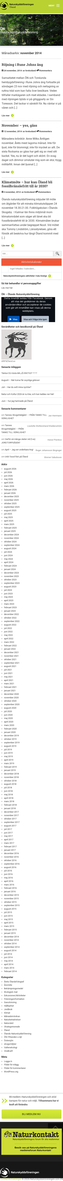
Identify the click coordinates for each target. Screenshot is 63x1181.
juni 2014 (8, 957)
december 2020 (11, 694)
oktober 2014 (10, 943)
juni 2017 (8, 832)
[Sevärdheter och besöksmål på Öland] (16, 344)
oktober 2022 (10, 617)
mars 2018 (9, 801)
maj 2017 (8, 836)
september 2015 (11, 905)
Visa (15, 319)
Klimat (7, 1013)
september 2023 (11, 583)
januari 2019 (10, 770)
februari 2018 (10, 805)
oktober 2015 (10, 902)
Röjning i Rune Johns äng (22, 64)
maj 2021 (8, 676)
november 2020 (11, 697)
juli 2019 (8, 749)
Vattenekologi (10, 1047)
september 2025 (11, 507)
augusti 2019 (10, 746)
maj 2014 (8, 961)
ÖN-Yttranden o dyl (13, 1037)
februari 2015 (10, 929)
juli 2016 (8, 870)
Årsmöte (8, 985)
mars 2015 (9, 926)
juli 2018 (8, 787)
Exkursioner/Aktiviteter (15, 995)
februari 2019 (10, 767)
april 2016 (8, 881)
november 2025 (11, 500)
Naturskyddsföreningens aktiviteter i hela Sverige (25, 276)
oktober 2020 (10, 701)
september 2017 (11, 822)
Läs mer (6, 115)
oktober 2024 (10, 541)
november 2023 (11, 576)
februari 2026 (10, 489)
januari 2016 (10, 891)
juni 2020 (8, 715)
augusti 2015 (10, 909)
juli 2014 (8, 954)
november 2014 (11, 940)
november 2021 (11, 656)
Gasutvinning (10, 1002)
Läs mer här (7, 288)
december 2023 (11, 573)
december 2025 (11, 496)
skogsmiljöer (10, 1044)
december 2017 (11, 812)
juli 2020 (8, 711)
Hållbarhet (9, 1006)
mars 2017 (9, 843)
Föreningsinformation (14, 999)
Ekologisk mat (10, 992)
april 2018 (8, 798)
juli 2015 (8, 912)
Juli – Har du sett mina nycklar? (16, 387)
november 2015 (11, 898)
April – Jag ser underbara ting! (19, 449)
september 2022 (11, 621)
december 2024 (11, 534)
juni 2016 (8, 874)
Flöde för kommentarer (15, 1068)
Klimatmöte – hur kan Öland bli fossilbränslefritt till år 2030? (27, 184)
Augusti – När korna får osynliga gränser (20, 380)
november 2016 (11, 857)
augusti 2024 (10, 548)
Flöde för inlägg (11, 1064)
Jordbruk (8, 1009)
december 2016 (11, 853)
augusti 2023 (10, 586)
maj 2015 (8, 919)
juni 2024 (8, 555)
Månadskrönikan (12, 1016)
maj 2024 (8, 559)
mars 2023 (9, 604)
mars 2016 (9, 884)
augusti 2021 (10, 666)
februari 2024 (10, 566)
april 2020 (8, 721)
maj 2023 (8, 597)
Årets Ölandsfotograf (14, 981)
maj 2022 (8, 635)
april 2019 (8, 760)
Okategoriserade (12, 1026)
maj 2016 (8, 877)
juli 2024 (8, 552)
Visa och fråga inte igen (35, 319)
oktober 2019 (10, 739)
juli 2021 (8, 669)
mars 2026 (9, 486)
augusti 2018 (10, 784)
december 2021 (11, 652)
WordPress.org (11, 1071)
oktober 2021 (10, 659)
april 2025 (8, 521)
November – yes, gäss (19, 125)
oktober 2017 (10, 818)
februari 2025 (10, 528)
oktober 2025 (10, 503)
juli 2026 (8, 472)
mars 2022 (9, 642)
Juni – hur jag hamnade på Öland (17, 401)
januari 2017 (10, 850)
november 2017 (11, 815)
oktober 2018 (10, 780)
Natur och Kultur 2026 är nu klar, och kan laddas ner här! (27, 394)
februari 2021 (10, 687)
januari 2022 (10, 649)
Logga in (8, 1061)
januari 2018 (10, 808)
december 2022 (11, 614)
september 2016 (11, 864)
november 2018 (11, 777)
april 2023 (8, 600)
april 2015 (8, 922)
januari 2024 (10, 569)
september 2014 (11, 947)
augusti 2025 (10, 510)
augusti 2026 (10, 469)
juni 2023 (8, 593)
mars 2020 (9, 725)
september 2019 (11, 742)
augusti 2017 (10, 825)
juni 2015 (8, 916)
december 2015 (11, 895)
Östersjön (8, 1040)
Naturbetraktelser (12, 1019)
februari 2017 (10, 846)
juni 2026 (8, 476)
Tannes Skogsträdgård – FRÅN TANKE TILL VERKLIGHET (13, 429)
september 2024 (11, 545)
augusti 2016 (10, 867)
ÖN (2, 28)
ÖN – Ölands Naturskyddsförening (20, 294)
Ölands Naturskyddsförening (17, 1033)
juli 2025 (8, 514)
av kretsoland (29, 70)
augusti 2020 (10, 708)
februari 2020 (10, 728)
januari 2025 (10, 531)
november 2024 (11, 538)
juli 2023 (8, 590)
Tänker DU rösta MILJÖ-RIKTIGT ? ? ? (19, 373)
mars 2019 (9, 763)
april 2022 (8, 638)
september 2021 (11, 663)
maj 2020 (8, 718)
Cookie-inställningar (11, 1179)
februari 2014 (10, 971)
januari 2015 (10, 933)
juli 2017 (8, 829)
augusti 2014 (10, 950)
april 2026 (8, 482)
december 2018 (11, 773)
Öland (7, 1030)
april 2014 (8, 964)
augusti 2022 (10, 624)
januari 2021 (10, 690)
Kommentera (45, 70)
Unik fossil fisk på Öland (16, 456)
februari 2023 (10, 607)
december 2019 (11, 735)
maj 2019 (8, 756)
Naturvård (8, 1023)
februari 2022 (10, 645)
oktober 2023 (10, 579)
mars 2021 (9, 683)
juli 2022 (8, 628)
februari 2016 (10, 888)
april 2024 (8, 562)
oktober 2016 (10, 860)
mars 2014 (9, 968)
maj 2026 (8, 479)
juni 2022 (8, 631)
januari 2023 (10, 611)
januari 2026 (10, 493)
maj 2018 (8, 794)
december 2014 (11, 936)
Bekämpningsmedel (13, 988)
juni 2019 (8, 753)
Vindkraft (8, 1051)
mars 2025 (9, 524)
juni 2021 (8, 673)
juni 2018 (8, 791)
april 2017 (8, 839)
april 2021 (8, 680)
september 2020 (11, 704)
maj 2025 (8, 517)
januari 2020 (10, 732)
